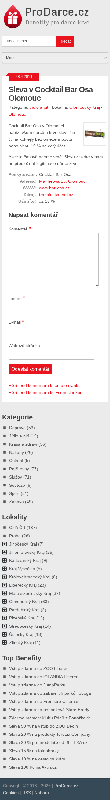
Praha (15, 535)
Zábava (16, 501)
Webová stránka (24, 345)
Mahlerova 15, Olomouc (62, 181)
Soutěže (17, 485)
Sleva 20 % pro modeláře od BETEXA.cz (48, 742)
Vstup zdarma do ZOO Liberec (38, 668)
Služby (15, 477)
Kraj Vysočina (22, 568)
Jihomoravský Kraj (27, 552)
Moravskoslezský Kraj (30, 593)
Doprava (17, 427)
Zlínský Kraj (20, 642)
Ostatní (16, 460)
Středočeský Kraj (25, 626)
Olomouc (17, 114)
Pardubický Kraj (24, 609)
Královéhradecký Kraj (29, 576)
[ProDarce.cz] (47, 25)
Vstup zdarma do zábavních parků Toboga (50, 693)
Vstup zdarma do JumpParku (37, 684)
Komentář (20, 229)
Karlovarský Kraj (25, 560)
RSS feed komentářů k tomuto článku (45, 385)
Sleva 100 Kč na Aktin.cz (33, 767)
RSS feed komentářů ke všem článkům (46, 392)
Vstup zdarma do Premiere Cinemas (44, 701)
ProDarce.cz (66, 785)
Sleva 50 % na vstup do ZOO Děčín (43, 726)
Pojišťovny (19, 468)
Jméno (17, 298)
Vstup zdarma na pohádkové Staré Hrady (49, 709)
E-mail (16, 322)
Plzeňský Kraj (22, 618)
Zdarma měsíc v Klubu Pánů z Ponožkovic (50, 717)
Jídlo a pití (40, 107)
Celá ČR (17, 527)
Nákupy (16, 452)
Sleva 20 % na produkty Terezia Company (49, 734)
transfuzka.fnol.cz (56, 194)
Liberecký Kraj (23, 585)
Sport (14, 493)
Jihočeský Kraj (23, 544)
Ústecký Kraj (21, 634)
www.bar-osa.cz (54, 187)
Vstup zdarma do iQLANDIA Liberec (43, 676)
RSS (26, 792)
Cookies (11, 792)
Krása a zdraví (23, 444)
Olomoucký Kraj (84, 107)
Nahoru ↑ (43, 792)
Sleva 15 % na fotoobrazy (34, 750)
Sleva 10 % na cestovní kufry (37, 758)
